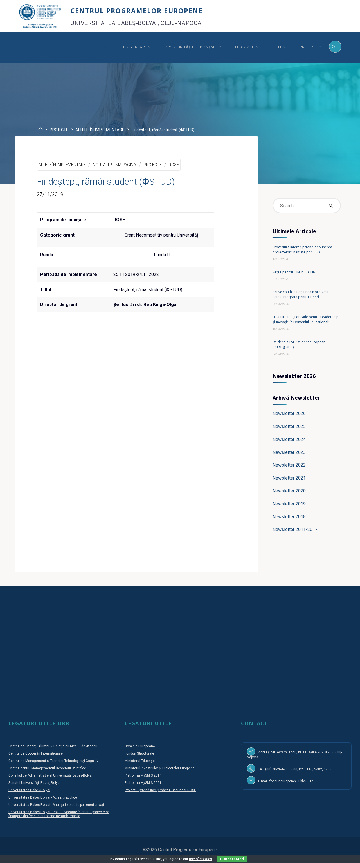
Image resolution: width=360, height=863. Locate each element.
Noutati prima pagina (114, 164)
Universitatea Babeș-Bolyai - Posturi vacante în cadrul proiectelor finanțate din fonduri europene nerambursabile (58, 814)
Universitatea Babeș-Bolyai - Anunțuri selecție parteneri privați (56, 805)
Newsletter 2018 (289, 516)
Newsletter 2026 (289, 413)
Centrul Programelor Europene (137, 10)
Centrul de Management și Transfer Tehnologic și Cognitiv (53, 761)
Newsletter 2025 (289, 426)
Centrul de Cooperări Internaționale (35, 753)
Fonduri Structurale (139, 753)
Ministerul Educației (140, 761)
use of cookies (200, 859)
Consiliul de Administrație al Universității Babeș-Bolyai (50, 775)
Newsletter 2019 (289, 504)
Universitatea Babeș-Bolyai (29, 790)
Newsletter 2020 (289, 491)
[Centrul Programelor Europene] (40, 15)
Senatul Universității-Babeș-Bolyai (34, 783)
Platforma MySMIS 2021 (143, 783)
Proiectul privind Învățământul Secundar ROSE (160, 790)
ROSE (174, 164)
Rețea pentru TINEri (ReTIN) (294, 272)
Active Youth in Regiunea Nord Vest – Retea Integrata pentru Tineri (302, 294)
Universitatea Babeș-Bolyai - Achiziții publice (42, 797)
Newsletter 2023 (289, 452)
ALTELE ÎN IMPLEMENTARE (99, 130)
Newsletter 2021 (289, 478)
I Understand (232, 859)
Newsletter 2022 (289, 465)
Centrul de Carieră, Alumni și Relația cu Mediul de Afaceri (52, 746)
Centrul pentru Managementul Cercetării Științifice (47, 768)
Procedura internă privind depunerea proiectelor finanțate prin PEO (302, 250)
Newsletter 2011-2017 (295, 529)
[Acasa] (105, 47)
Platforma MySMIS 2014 (143, 775)
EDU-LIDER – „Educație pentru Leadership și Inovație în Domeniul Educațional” (306, 319)
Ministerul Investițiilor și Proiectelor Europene (160, 768)
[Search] (335, 47)
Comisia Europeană (140, 746)
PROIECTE (59, 130)
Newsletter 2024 (289, 439)
